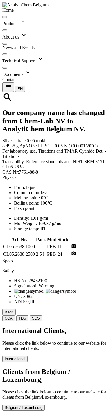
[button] (20, 88)
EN (20, 89)
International (15, 359)
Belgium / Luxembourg (23, 407)
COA (9, 318)
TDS (22, 318)
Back (9, 312)
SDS (36, 318)
